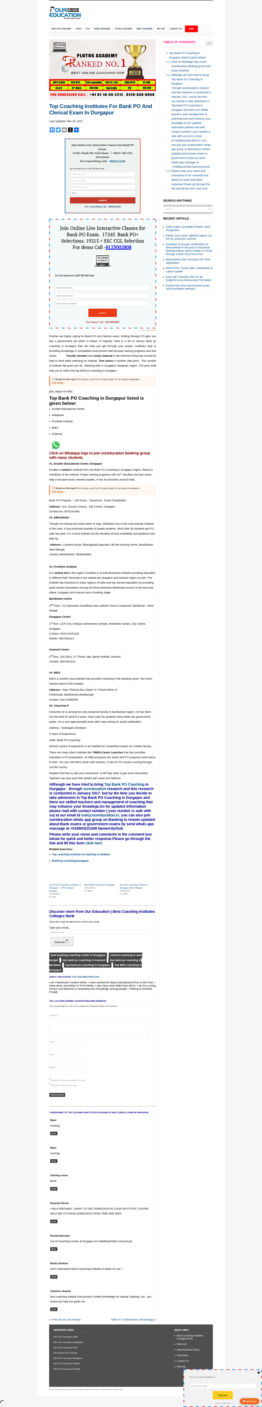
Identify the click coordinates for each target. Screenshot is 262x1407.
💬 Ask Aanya (250, 1401)
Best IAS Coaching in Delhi (66, 1337)
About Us (182, 1344)
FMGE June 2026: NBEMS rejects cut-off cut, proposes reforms (189, 237)
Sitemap (181, 1366)
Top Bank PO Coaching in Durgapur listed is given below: (187, 55)
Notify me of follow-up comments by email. (68, 1080)
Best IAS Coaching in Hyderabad (68, 1342)
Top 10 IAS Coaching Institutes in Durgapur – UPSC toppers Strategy (65, 888)
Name (52, 1042)
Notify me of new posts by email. (64, 1085)
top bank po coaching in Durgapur (88, 965)
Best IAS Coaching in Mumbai (67, 1369)
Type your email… (60, 927)
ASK (191, 28)
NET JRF (161, 29)
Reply (54, 1133)
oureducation (94, 789)
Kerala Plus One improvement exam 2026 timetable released (188, 287)
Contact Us (176, 29)
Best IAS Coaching (60, 29)
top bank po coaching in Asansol (84, 960)
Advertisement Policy (188, 1349)
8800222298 (117, 161)
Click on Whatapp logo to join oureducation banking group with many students (191, 66)
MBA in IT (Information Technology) (132, 1319)
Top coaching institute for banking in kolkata (81, 854)
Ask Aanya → (59, 382)
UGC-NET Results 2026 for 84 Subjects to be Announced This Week (188, 278)
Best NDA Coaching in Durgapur (99, 885)
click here (93, 843)
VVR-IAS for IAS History (66, 1319)
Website (52, 1067)
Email (52, 1055)
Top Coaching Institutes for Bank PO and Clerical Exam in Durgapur (100, 109)
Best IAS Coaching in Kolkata (67, 1363)
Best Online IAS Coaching (65, 1353)
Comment (54, 1015)
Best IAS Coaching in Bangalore (68, 1358)
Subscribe (60, 942)
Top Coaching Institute (85, 977)
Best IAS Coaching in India (65, 1347)
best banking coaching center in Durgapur (78, 955)
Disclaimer (182, 1355)
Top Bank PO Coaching (124, 784)
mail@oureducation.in (100, 815)
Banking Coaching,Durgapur (70, 860)
